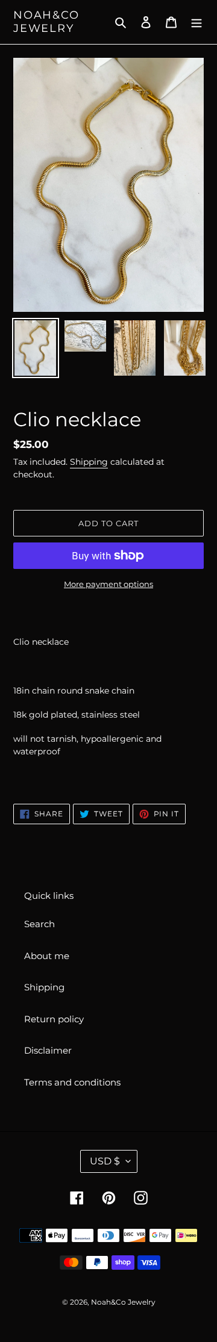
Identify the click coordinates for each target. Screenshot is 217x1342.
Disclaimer (48, 1050)
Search (39, 924)
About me (46, 955)
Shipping (89, 461)
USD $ (105, 1161)
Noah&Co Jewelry (46, 22)
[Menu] (196, 22)
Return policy (54, 1019)
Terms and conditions (72, 1082)
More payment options (108, 584)
